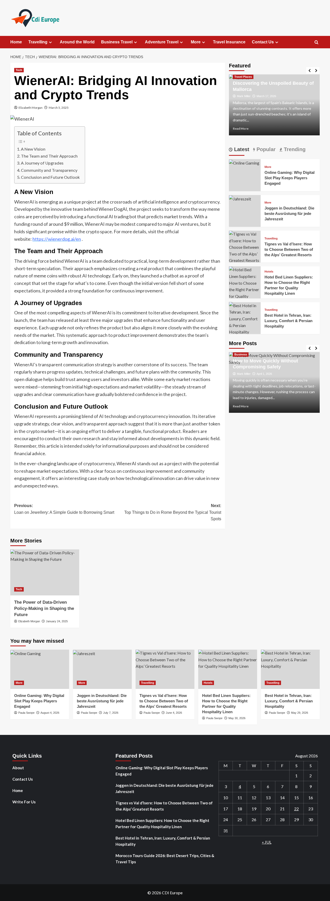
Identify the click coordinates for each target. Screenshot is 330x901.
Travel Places (243, 76)
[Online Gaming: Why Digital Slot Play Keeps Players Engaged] (244, 162)
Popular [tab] (265, 149)
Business (240, 354)
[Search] (316, 42)
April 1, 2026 (264, 373)
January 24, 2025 (57, 621)
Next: (172, 512)
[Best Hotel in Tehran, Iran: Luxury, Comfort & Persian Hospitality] (245, 317)
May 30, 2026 (236, 718)
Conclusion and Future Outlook (50, 177)
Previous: (64, 509)
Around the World (77, 42)
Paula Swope (26, 712)
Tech (19, 70)
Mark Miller (244, 96)
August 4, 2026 (49, 712)
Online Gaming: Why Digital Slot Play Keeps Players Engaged (290, 177)
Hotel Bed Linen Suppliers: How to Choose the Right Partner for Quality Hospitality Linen (162, 823)
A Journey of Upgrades (42, 162)
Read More (241, 128)
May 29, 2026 (299, 712)
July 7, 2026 (110, 712)
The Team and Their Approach (49, 155)
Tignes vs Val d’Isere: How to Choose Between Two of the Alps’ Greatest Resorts (289, 249)
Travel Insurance (229, 42)
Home (16, 42)
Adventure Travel (161, 42)
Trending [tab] (294, 149)
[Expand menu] (50, 42)
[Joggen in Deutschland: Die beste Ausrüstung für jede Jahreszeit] (240, 198)
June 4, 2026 (174, 712)
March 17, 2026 (266, 96)
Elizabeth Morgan (31, 108)
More (196, 42)
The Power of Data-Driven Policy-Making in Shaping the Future (44, 608)
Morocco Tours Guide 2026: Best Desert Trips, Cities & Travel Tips (165, 858)
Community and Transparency (49, 170)
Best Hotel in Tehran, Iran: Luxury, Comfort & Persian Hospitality (288, 320)
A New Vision (33, 148)
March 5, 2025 (59, 108)
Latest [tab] (241, 149)
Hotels (269, 271)
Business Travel (117, 42)
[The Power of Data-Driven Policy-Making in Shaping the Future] (44, 572)
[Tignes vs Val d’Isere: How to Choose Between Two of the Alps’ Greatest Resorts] (245, 246)
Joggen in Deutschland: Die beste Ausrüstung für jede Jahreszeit (289, 213)
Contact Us (263, 42)
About (18, 767)
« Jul (266, 842)
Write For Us (24, 801)
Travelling (37, 42)
